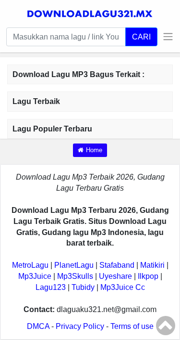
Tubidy (83, 287)
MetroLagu (30, 265)
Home (94, 150)
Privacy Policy (80, 326)
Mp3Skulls (75, 276)
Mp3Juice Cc (122, 287)
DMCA (38, 326)
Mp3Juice (34, 276)
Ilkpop (148, 276)
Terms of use (132, 326)
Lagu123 (51, 287)
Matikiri (152, 265)
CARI (141, 36)
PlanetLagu (74, 265)
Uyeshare (115, 276)
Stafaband (116, 265)
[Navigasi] (165, 36)
